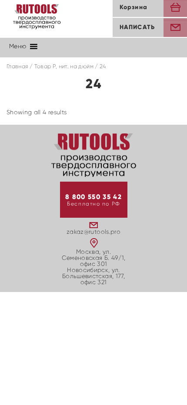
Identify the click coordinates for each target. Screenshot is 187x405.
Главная (17, 67)
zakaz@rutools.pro (93, 232)
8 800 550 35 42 (93, 197)
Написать (137, 27)
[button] (17, 46)
